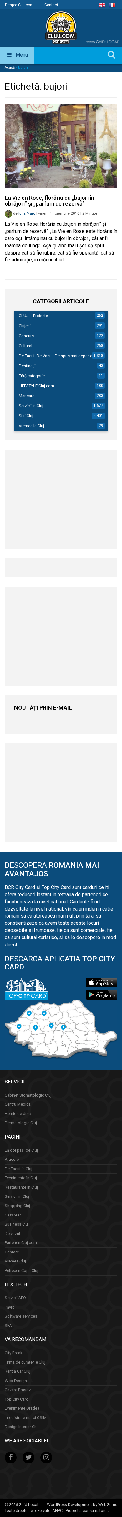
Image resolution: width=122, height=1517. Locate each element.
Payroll (11, 1307)
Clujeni (25, 325)
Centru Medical (18, 1104)
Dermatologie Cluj (21, 1122)
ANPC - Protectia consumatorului (81, 1510)
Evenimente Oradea (22, 1408)
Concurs (26, 335)
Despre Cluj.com (19, 5)
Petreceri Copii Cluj (21, 1270)
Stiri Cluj (26, 416)
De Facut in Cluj (18, 1168)
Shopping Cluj (17, 1205)
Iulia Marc (26, 213)
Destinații (27, 365)
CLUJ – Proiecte (33, 315)
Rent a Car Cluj (17, 1371)
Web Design (16, 1380)
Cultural (25, 345)
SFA (8, 1325)
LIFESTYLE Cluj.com (36, 385)
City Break (14, 1352)
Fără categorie (32, 375)
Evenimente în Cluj (21, 1177)
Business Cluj (17, 1224)
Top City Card (16, 1399)
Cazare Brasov (18, 1389)
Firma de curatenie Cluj (25, 1362)
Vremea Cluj (15, 1261)
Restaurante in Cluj (21, 1187)
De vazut (12, 1233)
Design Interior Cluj (21, 1426)
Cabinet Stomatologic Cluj (28, 1095)
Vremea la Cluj (31, 426)
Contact (51, 5)
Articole (12, 1159)
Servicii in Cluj (31, 406)
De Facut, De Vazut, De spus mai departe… (57, 355)
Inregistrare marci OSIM (26, 1417)
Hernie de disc (18, 1113)
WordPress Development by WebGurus (82, 1504)
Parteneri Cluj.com (21, 1242)
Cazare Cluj (15, 1215)
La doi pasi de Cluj (21, 1150)
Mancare (26, 395)
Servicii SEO (15, 1297)
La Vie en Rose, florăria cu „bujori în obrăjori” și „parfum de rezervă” (49, 200)
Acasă (10, 67)
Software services (21, 1316)
